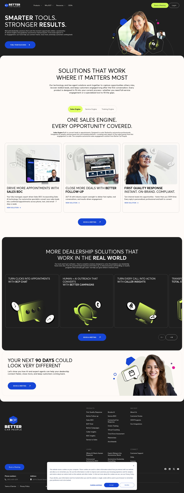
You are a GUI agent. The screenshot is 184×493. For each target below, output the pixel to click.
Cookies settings (96, 485)
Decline (127, 485)
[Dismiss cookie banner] (133, 466)
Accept (111, 485)
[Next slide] (171, 337)
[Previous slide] (162, 337)
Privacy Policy (130, 474)
